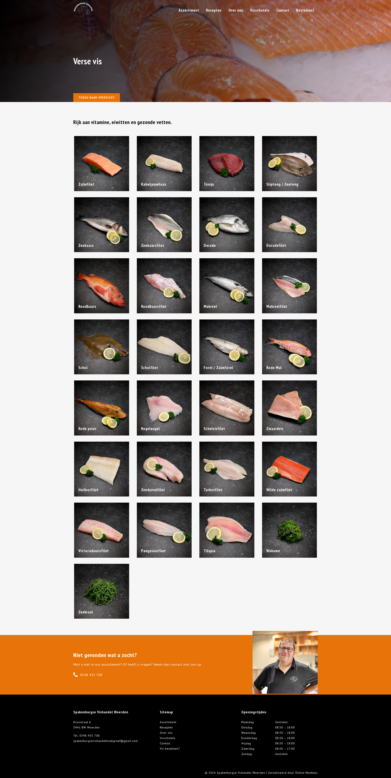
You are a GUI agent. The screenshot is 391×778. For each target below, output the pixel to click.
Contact (165, 743)
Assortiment (168, 722)
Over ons (166, 733)
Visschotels (168, 738)
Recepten (166, 727)
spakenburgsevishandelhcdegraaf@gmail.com (105, 741)
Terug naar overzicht (96, 97)
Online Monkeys (306, 773)
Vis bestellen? (170, 748)
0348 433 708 (91, 675)
